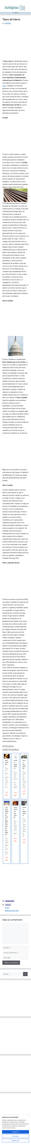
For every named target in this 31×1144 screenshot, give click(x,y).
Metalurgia (6, 762)
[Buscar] (25, 974)
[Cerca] (29, 1116)
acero (4, 86)
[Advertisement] (15, 43)
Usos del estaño (24, 764)
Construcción (9, 901)
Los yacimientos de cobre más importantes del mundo (6, 821)
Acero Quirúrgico (15, 764)
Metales (8, 905)
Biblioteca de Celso (12, 911)
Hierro (7, 908)
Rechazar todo (15, 1140)
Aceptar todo (15, 1132)
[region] (15, 1129)
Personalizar (15, 1136)
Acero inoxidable (24, 811)
